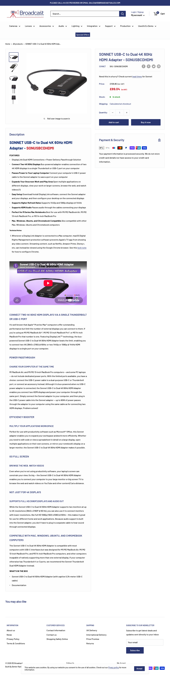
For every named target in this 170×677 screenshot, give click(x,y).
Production (125, 26)
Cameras (13, 26)
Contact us (51, 634)
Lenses (28, 26)
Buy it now (146, 122)
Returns (90, 643)
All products (18, 44)
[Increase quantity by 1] (126, 112)
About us (11, 630)
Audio (61, 26)
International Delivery (96, 634)
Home (7, 44)
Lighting (75, 26)
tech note (81, 247)
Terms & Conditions (16, 643)
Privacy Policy (13, 639)
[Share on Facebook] (143, 66)
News (9, 634)
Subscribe (135, 650)
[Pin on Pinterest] (148, 66)
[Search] (122, 14)
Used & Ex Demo (145, 26)
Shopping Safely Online (57, 639)
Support (109, 26)
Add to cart (114, 122)
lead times (137, 76)
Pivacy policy (113, 667)
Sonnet (102, 66)
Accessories (45, 26)
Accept (139, 668)
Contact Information (55, 630)
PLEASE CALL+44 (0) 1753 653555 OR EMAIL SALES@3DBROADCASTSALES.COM (85, 3)
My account (137, 15)
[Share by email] (159, 66)
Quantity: (103, 112)
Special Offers (82, 34)
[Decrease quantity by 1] (112, 112)
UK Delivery (91, 630)
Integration (92, 26)
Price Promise (92, 639)
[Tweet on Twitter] (154, 66)
